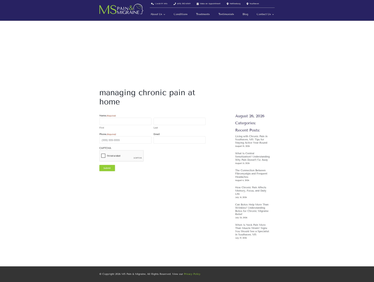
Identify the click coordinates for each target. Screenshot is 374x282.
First (101, 127)
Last (156, 127)
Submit (107, 168)
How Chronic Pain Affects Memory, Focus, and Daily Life (250, 190)
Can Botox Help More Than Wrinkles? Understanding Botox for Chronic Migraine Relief (252, 209)
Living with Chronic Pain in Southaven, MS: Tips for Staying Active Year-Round (251, 139)
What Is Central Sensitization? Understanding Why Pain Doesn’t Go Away (252, 156)
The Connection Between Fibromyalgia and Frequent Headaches (251, 173)
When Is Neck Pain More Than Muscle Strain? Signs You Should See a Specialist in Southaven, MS (252, 229)
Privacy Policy (192, 274)
